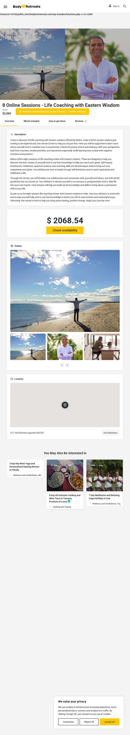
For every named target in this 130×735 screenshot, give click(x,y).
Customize (68, 722)
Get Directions (110, 433)
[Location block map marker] (65, 405)
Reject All (89, 722)
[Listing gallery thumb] (65, 291)
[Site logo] (27, 6)
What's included (31, 121)
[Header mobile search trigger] (125, 6)
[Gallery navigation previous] (62, 365)
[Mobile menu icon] (5, 6)
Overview (9, 121)
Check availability (65, 230)
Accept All (110, 722)
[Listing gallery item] (28, 347)
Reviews (80, 121)
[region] (89, 712)
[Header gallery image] (32, 64)
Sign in (116, 6)
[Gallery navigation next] (67, 365)
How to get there (57, 121)
